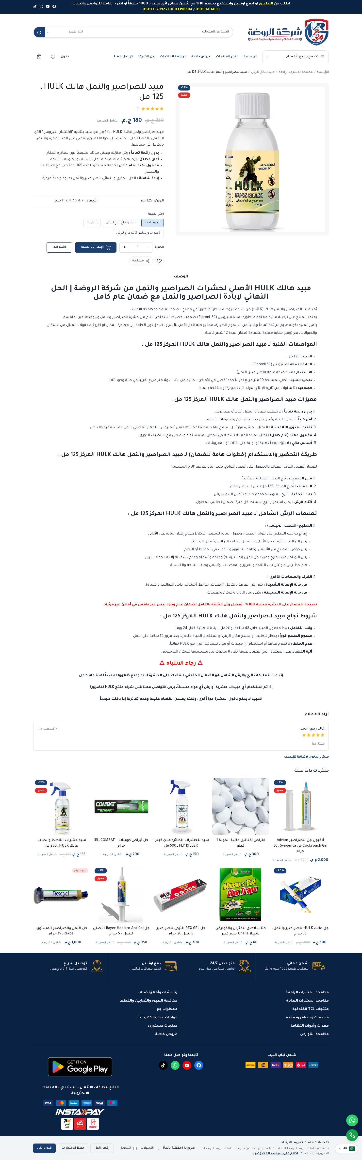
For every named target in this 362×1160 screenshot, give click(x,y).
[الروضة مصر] (288, 32)
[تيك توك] (35, 7)
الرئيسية (250, 57)
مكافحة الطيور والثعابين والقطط (148, 1001)
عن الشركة (146, 57)
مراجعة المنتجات (173, 57)
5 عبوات (92, 223)
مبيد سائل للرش (263, 72)
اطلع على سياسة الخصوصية (275, 1153)
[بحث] (39, 32)
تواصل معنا (123, 57)
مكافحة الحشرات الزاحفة (296, 72)
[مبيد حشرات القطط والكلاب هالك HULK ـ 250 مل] (61, 806)
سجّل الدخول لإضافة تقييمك (306, 757)
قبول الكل (44, 1148)
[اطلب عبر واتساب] (352, 1135)
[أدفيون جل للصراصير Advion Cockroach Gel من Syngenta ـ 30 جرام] (300, 806)
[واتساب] (41, 7)
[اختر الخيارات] (185, 831)
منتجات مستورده (162, 1026)
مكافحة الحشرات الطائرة (307, 1001)
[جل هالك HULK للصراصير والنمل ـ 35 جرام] (300, 894)
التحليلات (147, 1148)
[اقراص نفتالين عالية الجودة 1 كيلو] (240, 806)
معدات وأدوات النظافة (310, 1026)
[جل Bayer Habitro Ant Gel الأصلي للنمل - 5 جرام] (121, 894)
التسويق (126, 1148)
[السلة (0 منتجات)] (39, 57)
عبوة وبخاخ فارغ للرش (121, 223)
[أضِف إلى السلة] (305, 831)
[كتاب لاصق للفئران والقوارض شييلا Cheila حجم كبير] (240, 894)
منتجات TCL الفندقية (310, 1009)
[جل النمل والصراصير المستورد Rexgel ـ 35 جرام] (61, 894)
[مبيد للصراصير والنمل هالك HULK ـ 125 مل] (252, 159)
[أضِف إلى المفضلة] (159, 261)
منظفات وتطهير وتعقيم (307, 1018)
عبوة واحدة (153, 223)
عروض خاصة (201, 57)
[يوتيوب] (47, 7)
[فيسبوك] (54, 7)
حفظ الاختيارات (73, 1148)
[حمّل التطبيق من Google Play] (80, 1067)
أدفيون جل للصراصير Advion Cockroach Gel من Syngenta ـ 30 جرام (300, 846)
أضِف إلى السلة (92, 247)
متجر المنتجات (227, 57)
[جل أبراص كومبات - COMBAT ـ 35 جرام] (121, 806)
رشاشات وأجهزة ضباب (157, 993)
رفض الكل (102, 1148)
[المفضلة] (53, 57)
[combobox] (160, 32)
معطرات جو (167, 1009)
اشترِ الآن (59, 247)
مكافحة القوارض (314, 1035)
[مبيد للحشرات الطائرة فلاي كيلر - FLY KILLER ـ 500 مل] (181, 806)
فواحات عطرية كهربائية (157, 1018)
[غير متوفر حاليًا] (66, 920)
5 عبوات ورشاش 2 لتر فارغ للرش (138, 233)
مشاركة (138, 261)
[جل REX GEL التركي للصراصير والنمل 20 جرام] (181, 894)
